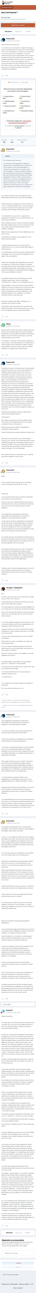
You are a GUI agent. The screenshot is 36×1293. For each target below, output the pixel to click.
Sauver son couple (10, 106)
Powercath (10, 39)
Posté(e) (13, 41)
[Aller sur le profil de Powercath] (3, 40)
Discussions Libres (20, 19)
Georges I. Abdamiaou (14, 588)
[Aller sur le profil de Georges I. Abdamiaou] (3, 589)
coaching (18, 127)
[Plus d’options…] (33, 40)
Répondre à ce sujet (18, 25)
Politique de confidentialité (9, 1284)
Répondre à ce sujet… (11, 1253)
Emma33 (9, 1010)
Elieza (8, 324)
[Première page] (2, 31)
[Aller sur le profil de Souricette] (3, 150)
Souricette (7, 17)
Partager (18, 1263)
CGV (32, 1284)
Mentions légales (24, 1284)
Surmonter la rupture (27, 110)
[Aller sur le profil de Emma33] (3, 1011)
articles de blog (19, 126)
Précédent (8, 31)
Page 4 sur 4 (19, 31)
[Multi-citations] (2, 75)
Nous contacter (18, 1288)
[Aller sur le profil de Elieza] (3, 325)
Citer (6, 75)
